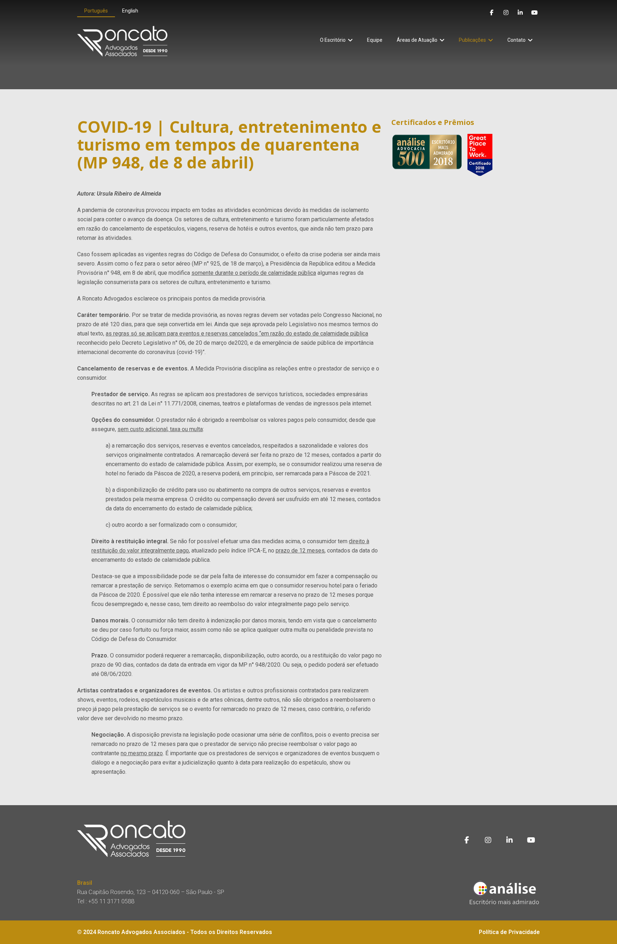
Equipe (374, 40)
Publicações (472, 40)
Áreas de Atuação (417, 40)
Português (96, 11)
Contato (516, 40)
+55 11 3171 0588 (111, 901)
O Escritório (333, 40)
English (130, 11)
